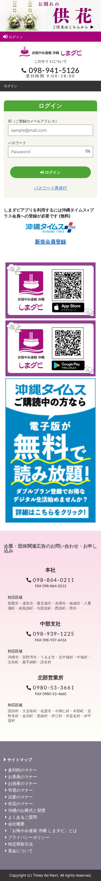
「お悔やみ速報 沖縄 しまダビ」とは (42, 830)
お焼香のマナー (22, 783)
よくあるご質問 (22, 817)
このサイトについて (50, 61)
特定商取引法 (20, 844)
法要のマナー (20, 796)
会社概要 (16, 823)
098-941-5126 (54, 70)
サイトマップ (19, 760)
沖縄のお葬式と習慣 (26, 810)
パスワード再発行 (50, 187)
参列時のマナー (22, 770)
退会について (20, 850)
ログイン (16, 37)
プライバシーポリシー (28, 837)
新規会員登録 (50, 242)
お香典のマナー (22, 776)
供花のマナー (20, 803)
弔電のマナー (20, 790)
